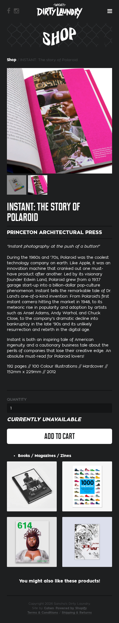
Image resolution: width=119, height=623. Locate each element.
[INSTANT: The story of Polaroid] (59, 121)
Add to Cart (59, 436)
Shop (11, 60)
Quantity (17, 399)
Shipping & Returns (77, 612)
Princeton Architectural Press (54, 232)
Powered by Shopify (71, 608)
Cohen (49, 608)
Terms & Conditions (42, 612)
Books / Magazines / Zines (44, 456)
